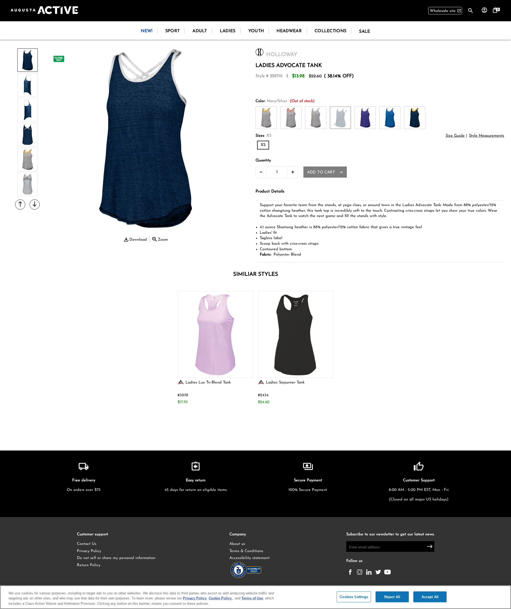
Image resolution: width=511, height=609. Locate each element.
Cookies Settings (354, 597)
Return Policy (88, 565)
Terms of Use (252, 598)
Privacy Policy (89, 551)
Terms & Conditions (246, 551)
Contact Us (86, 544)
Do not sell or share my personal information (116, 558)
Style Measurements (486, 136)
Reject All (392, 597)
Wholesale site (445, 11)
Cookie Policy (221, 598)
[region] (255, 597)
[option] (27, 60)
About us (237, 544)
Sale (364, 32)
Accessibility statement (249, 558)
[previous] (20, 204)
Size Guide (455, 136)
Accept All (430, 597)
